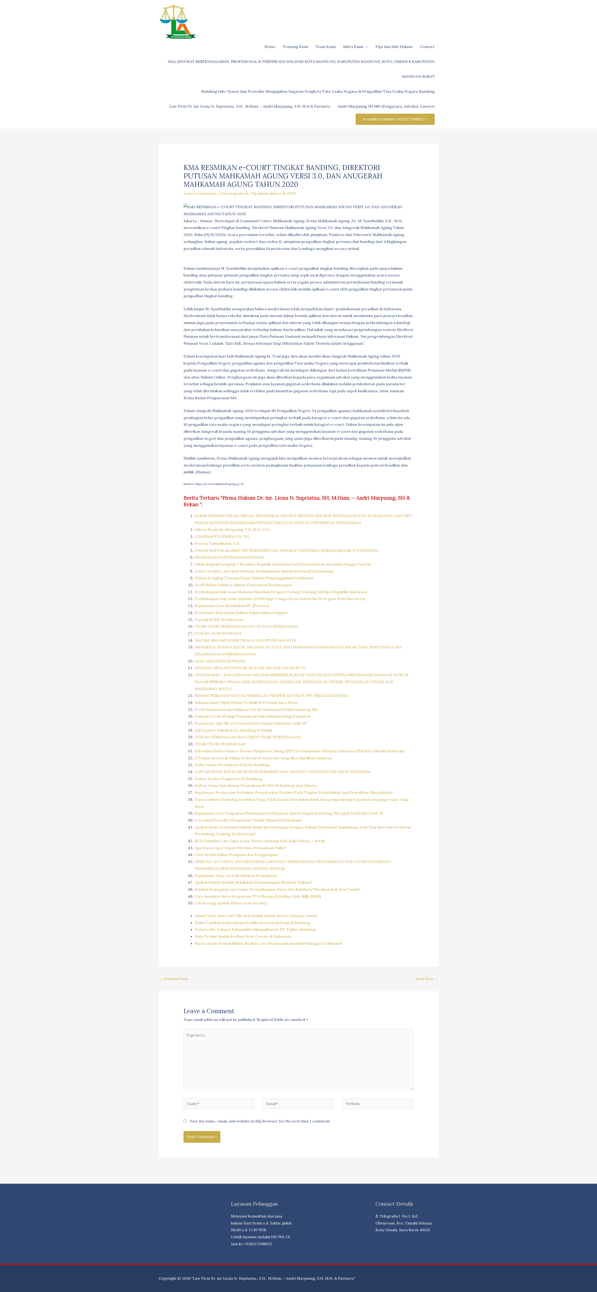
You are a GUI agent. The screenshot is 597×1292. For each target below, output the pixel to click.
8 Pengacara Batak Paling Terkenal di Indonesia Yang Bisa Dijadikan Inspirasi (263, 758)
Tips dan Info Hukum (394, 46)
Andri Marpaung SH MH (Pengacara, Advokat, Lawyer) (386, 106)
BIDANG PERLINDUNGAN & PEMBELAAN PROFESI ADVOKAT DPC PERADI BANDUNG (271, 695)
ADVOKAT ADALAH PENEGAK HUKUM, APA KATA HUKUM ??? (250, 667)
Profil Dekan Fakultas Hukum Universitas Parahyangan (243, 585)
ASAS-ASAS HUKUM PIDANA (220, 661)
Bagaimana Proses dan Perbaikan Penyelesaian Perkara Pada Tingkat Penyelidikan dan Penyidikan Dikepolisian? (294, 792)
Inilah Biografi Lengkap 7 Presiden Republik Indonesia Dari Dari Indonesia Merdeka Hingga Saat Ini (283, 564)
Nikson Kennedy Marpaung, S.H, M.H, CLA (232, 529)
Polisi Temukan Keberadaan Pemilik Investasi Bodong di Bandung (252, 922)
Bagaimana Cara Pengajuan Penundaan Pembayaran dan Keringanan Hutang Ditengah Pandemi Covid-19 (289, 813)
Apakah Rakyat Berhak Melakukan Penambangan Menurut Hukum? (253, 882)
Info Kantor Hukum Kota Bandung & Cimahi (233, 730)
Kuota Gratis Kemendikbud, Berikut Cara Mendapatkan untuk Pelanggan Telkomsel (268, 943)
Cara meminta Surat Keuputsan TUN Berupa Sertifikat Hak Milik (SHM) (258, 896)
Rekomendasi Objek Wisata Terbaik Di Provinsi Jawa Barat (246, 702)
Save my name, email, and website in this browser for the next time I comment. (260, 1121)
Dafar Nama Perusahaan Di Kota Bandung (232, 764)
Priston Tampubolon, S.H (217, 543)
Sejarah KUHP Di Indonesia (219, 619)
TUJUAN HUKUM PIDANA (218, 633)
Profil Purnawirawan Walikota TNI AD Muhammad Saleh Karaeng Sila (256, 709)
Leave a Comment (200, 193)
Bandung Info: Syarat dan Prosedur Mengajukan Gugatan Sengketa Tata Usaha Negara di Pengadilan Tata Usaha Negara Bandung (318, 91)
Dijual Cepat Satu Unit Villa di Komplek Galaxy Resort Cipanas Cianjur (256, 915)
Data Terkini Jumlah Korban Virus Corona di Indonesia (243, 936)
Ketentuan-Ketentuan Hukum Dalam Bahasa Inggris (241, 612)
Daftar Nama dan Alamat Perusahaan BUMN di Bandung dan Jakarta (256, 785)
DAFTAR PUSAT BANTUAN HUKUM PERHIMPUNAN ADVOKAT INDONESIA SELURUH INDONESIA (283, 771)
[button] (395, 119)
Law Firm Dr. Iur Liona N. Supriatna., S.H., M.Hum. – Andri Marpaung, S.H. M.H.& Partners (250, 106)
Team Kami (326, 46)
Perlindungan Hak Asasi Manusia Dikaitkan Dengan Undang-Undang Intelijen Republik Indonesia (281, 592)
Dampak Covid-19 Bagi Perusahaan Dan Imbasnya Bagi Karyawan (253, 716)
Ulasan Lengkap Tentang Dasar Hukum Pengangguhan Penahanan (254, 578)
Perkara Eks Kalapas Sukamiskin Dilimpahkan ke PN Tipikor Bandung (255, 929)
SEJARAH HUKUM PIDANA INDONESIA (229, 557)
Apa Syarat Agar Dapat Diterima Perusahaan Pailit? (240, 847)
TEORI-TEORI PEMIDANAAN (220, 744)
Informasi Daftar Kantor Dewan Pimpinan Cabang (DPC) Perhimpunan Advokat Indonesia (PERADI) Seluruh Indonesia (299, 751)
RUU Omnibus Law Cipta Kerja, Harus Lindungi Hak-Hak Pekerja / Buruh (260, 841)
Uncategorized (234, 193)
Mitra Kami (353, 46)
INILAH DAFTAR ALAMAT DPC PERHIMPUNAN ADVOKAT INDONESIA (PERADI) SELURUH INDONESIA (286, 550)
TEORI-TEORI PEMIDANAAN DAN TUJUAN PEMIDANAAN (246, 626)
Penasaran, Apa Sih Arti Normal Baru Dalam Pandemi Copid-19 (250, 723)
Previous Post (173, 978)
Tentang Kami (295, 46)
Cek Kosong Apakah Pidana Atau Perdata (231, 903)
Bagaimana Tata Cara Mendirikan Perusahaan (236, 875)
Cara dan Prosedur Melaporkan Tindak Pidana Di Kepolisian (248, 820)
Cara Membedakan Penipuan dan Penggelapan (236, 854)
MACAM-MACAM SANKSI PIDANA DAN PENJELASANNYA (245, 640)
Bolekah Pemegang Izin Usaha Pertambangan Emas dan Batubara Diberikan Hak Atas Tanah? (278, 889)
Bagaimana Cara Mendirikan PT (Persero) (232, 605)
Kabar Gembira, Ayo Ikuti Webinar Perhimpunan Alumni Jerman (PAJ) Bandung (264, 571)
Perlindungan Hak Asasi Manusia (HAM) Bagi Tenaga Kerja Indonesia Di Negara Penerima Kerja (280, 598)
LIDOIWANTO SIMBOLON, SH (222, 536)
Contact (427, 46)
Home (269, 46)
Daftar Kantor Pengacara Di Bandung (228, 778)
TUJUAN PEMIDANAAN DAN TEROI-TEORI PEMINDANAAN (248, 737)
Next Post (427, 978)
